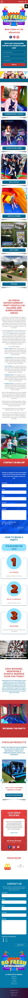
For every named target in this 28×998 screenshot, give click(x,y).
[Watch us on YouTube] (17, 37)
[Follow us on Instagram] (14, 37)
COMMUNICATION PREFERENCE (9, 522)
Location (4, 502)
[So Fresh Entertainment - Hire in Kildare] (14, 16)
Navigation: (21, 1)
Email (3, 496)
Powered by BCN (14, 992)
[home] (2, 2)
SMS (7, 523)
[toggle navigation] (25, 2)
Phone (3, 489)
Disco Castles (6, 333)
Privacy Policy (14, 995)
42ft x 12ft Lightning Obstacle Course (14, 789)
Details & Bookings (14, 795)
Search (14, 64)
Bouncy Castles (14, 332)
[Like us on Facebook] (10, 37)
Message (4, 509)
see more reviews (14, 841)
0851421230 (14, 32)
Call (4, 523)
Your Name (4, 483)
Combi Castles (21, 332)
